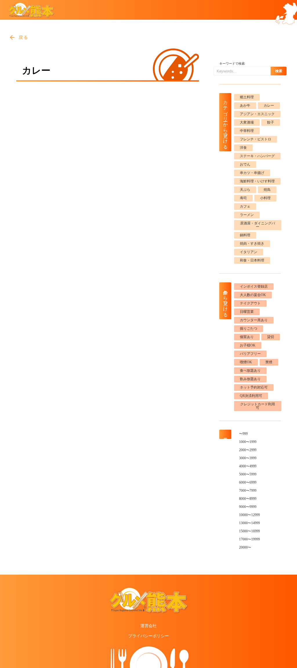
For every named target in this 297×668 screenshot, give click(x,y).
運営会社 (148, 626)
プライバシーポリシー (148, 636)
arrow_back (12, 37)
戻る (24, 37)
